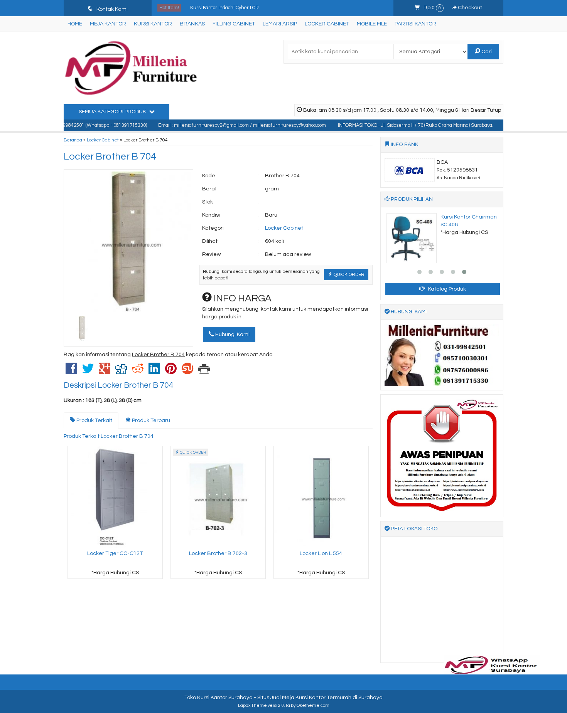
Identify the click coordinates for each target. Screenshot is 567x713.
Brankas (192, 24)
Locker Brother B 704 (110, 156)
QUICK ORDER (348, 274)
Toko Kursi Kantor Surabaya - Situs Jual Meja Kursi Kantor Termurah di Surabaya (283, 697)
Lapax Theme (252, 705)
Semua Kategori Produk (113, 111)
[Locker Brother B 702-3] (218, 496)
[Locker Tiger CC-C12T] (115, 496)
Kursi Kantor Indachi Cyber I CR (224, 3)
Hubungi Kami (232, 334)
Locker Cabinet (327, 24)
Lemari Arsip (280, 24)
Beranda (73, 140)
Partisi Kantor (415, 24)
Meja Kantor (108, 24)
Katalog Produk (446, 289)
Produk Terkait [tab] (93, 420)
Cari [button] (486, 51)
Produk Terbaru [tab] (150, 420)
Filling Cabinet (234, 24)
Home (75, 24)
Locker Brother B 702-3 (218, 553)
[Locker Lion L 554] (321, 496)
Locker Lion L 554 (321, 553)
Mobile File (372, 24)
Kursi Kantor (153, 24)
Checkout (469, 7)
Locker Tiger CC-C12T (115, 553)
